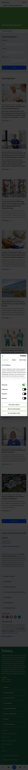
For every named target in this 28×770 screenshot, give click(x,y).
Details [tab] (14, 360)
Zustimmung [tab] (5, 360)
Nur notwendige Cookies (14, 413)
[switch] (24, 389)
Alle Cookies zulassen (14, 404)
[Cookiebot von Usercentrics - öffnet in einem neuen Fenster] (20, 356)
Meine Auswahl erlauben (14, 408)
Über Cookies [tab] (22, 360)
